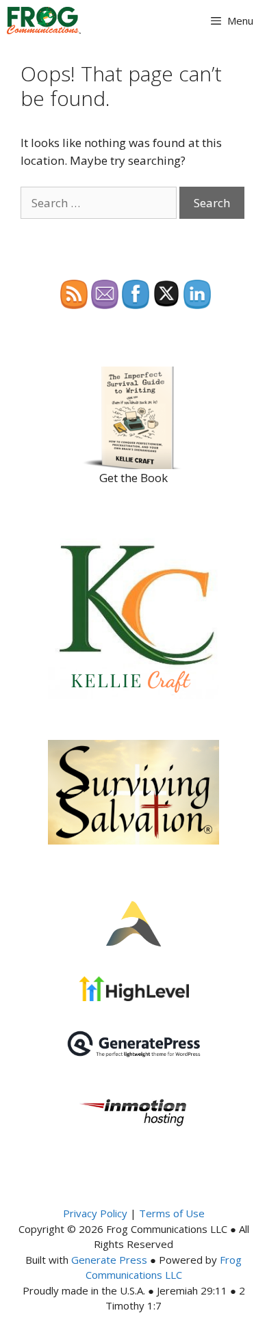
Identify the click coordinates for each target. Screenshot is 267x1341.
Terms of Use (172, 1213)
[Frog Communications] (44, 20)
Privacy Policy (95, 1213)
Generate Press (109, 1259)
